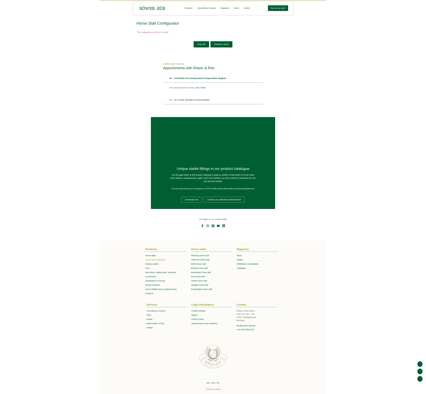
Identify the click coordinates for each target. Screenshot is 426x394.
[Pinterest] (213, 225)
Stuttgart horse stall (199, 285)
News (239, 255)
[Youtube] (218, 225)
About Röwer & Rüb (155, 323)
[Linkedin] (223, 225)
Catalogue (241, 268)
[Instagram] (207, 225)
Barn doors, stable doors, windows (160, 272)
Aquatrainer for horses (155, 281)
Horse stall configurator (155, 260)
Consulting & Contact (155, 311)
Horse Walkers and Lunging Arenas (161, 289)
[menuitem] (188, 8)
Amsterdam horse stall (201, 272)
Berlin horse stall (198, 264)
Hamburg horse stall (200, 255)
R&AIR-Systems (152, 285)
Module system (152, 264)
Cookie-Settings (198, 311)
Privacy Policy (197, 319)
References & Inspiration (248, 264)
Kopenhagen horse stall (201, 289)
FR (218, 383)
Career (149, 319)
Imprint (194, 315)
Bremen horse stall (199, 268)
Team (148, 315)
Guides (240, 260)
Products (149, 293)
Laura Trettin (200, 88)
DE (208, 383)
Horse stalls (150, 255)
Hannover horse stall (200, 260)
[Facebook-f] (202, 225)
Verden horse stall (199, 281)
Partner (149, 328)
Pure (147, 268)
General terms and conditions (204, 323)
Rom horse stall (198, 276)
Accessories (150, 276)
